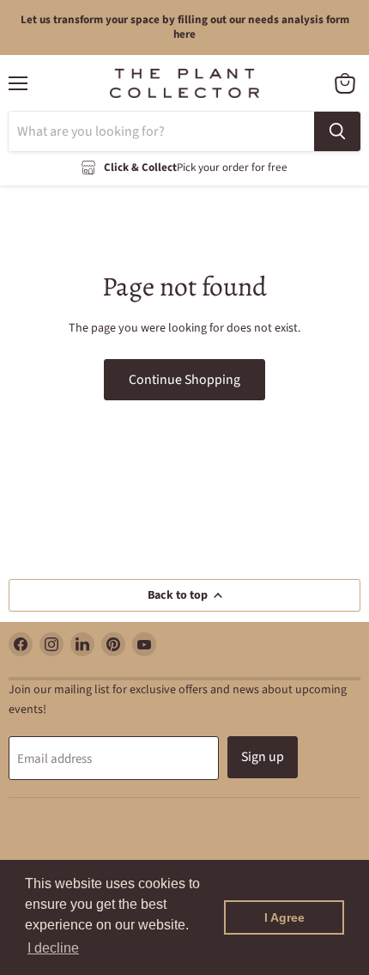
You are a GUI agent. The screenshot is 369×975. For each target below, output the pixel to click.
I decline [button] (53, 948)
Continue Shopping (184, 379)
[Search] (337, 131)
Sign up (262, 756)
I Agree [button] (284, 917)
